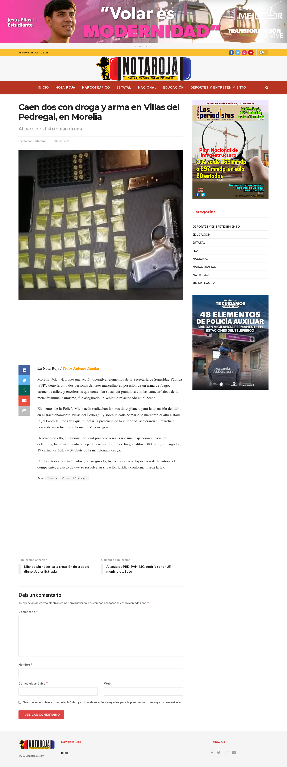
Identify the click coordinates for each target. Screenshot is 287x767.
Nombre (25, 664)
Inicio (43, 87)
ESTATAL (124, 87)
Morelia (52, 478)
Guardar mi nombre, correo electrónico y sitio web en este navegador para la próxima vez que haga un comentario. (102, 702)
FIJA (195, 250)
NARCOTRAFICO (96, 87)
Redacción (39, 141)
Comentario (28, 612)
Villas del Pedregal (74, 478)
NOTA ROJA (65, 87)
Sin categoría (203, 282)
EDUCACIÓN (173, 87)
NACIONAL (147, 87)
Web (107, 683)
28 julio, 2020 (61, 141)
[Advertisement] (100, 335)
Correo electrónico (33, 683)
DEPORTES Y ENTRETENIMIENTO (218, 87)
